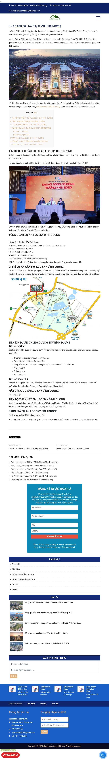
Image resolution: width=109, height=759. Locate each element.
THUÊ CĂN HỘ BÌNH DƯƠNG (23, 579)
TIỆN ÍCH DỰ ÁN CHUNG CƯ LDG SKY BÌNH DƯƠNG (30, 128)
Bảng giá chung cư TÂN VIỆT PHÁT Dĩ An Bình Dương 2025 (35, 462)
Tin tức (15, 590)
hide (35, 113)
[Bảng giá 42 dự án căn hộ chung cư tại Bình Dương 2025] (16, 616)
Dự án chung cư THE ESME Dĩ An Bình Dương (29, 473)
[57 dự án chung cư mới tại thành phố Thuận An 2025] (16, 646)
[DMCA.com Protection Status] (8, 750)
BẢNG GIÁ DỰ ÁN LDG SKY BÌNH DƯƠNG (26, 145)
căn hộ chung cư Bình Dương (48, 106)
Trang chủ (16, 564)
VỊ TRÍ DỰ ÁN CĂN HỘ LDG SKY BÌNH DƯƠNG (28, 125)
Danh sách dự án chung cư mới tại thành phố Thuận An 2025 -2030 (53, 623)
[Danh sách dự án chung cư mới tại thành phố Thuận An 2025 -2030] (16, 626)
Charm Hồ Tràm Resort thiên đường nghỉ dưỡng (28, 449)
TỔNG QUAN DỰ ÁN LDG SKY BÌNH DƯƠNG (27, 121)
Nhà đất (15, 584)
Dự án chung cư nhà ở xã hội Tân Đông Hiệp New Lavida (34, 476)
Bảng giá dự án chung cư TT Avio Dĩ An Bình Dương (32, 466)
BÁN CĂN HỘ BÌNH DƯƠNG (23, 574)
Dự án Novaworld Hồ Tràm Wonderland (72, 449)
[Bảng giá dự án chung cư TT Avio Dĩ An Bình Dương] (16, 636)
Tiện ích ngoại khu (21, 135)
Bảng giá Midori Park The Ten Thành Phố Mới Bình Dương (49, 602)
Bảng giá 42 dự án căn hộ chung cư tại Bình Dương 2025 (48, 613)
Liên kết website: (15, 704)
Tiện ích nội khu (20, 131)
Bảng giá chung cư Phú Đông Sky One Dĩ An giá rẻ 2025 (34, 469)
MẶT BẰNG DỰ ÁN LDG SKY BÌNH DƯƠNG (27, 138)
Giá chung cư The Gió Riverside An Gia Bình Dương (32, 479)
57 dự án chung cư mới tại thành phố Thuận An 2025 (47, 643)
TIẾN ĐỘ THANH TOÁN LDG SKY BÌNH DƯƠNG (29, 141)
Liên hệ (43, 704)
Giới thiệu (16, 569)
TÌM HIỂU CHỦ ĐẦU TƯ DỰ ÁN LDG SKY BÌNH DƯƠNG (31, 118)
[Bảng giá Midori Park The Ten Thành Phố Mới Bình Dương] (16, 605)
